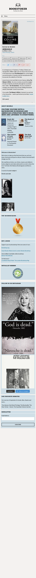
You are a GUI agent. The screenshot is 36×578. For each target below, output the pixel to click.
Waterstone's (12, 250)
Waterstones (23, 58)
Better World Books (7, 255)
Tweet (10, 64)
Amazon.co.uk (6, 58)
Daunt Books (5, 250)
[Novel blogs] (18, 228)
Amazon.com (15, 58)
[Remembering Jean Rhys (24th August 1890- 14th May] (18, 371)
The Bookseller (24, 405)
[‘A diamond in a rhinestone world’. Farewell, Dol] (18, 303)
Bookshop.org (5, 247)
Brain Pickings (16, 405)
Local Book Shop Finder (8, 260)
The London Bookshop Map (21, 260)
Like (16, 64)
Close (32, 102)
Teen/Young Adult (8, 52)
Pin (21, 64)
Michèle (12, 47)
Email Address (5, 415)
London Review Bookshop (23, 250)
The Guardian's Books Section (22, 407)
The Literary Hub (6, 405)
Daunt (29, 58)
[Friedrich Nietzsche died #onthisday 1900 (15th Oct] (18, 337)
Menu (5, 16)
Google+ (27, 64)
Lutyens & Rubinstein (8, 60)
